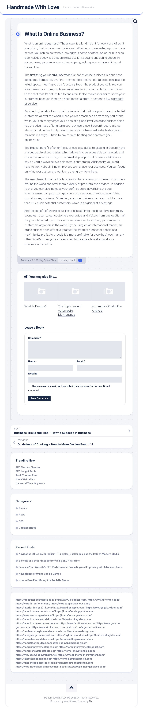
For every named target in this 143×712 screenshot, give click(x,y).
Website (32, 373)
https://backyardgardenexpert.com (36, 635)
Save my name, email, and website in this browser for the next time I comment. (69, 388)
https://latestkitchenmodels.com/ (35, 611)
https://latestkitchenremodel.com (35, 619)
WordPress (70, 701)
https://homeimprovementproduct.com (81, 647)
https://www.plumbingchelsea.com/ (85, 666)
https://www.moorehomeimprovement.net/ (40, 666)
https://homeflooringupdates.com (74, 611)
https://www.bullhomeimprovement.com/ (81, 654)
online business (48, 43)
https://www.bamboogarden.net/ (34, 615)
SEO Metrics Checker (28, 467)
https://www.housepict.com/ (69, 607)
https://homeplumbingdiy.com (69, 643)
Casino (23, 508)
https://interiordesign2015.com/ (34, 607)
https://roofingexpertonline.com (87, 627)
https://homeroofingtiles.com (104, 635)
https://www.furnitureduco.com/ (78, 623)
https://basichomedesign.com (77, 631)
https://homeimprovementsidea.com (37, 647)
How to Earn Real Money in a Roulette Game (44, 580)
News (22, 514)
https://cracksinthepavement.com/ (73, 639)
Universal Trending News (30, 483)
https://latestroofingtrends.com (74, 662)
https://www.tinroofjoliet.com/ (33, 603)
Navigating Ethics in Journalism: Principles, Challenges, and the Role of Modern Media (69, 554)
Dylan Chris (50, 260)
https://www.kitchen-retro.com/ (50, 627)
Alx (90, 701)
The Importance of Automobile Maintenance (70, 311)
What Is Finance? (35, 306)
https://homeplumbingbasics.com (72, 658)
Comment (34, 338)
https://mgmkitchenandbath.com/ (35, 599)
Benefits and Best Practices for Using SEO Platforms (49, 560)
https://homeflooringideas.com (34, 643)
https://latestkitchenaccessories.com (37, 623)
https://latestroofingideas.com (73, 619)
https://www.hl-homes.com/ (104, 599)
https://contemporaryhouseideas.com (38, 631)
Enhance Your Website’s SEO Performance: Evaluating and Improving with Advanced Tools (71, 567)
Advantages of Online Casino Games (40, 573)
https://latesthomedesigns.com (34, 658)
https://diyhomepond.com (72, 635)
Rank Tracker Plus (26, 475)
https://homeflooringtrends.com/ (72, 615)
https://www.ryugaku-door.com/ (104, 607)
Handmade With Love (33, 7)
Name (32, 361)
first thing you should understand (51, 75)
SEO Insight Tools (26, 471)
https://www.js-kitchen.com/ (71, 599)
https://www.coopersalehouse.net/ (70, 603)
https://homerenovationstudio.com (36, 650)
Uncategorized (67, 260)
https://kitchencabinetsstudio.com (36, 662)
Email (81, 361)
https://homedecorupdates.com (34, 639)
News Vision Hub (25, 479)
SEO (21, 521)
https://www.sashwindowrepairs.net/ (36, 654)
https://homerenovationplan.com (76, 650)
